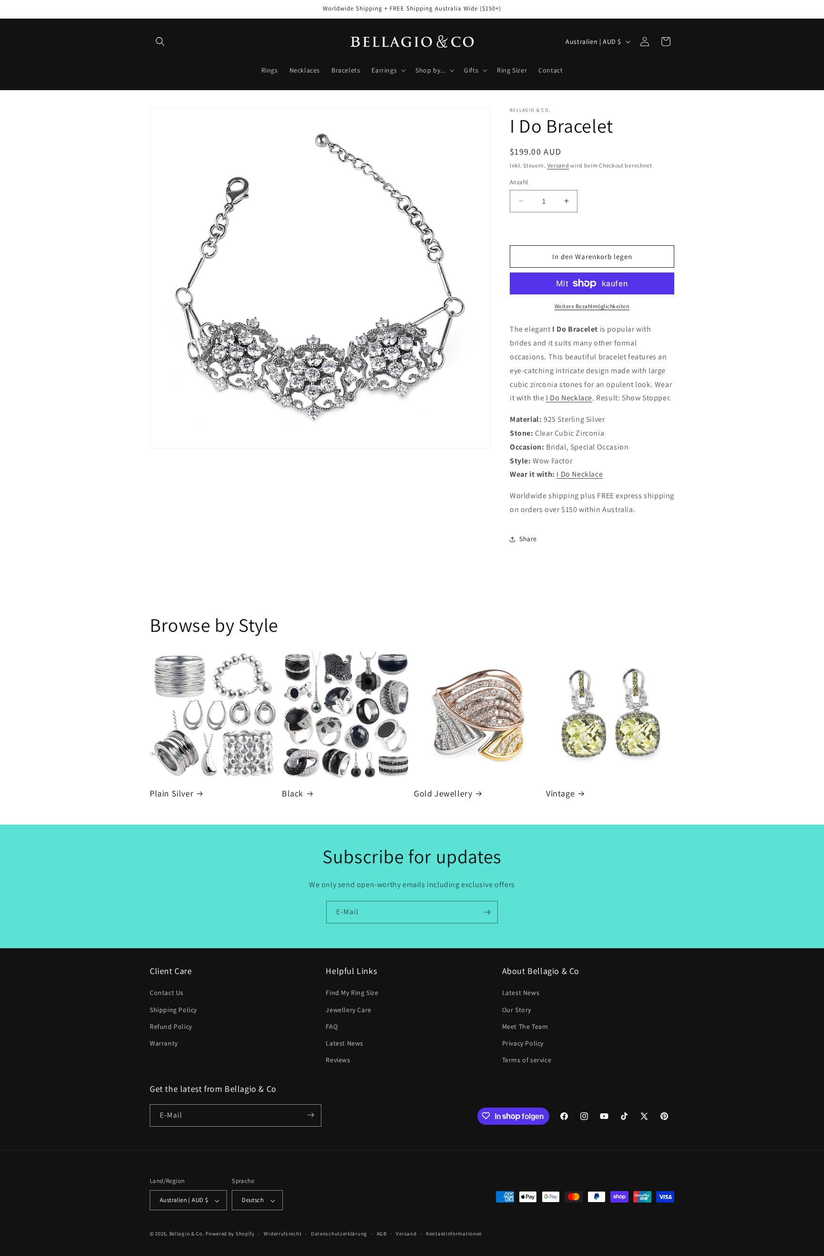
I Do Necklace (569, 398)
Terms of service (527, 1060)
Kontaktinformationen (454, 1233)
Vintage (560, 793)
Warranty (164, 1043)
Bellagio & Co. (187, 1234)
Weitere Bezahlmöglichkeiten (592, 306)
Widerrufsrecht (282, 1233)
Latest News (344, 1043)
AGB (382, 1233)
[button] (160, 41)
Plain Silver (171, 793)
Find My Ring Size (352, 993)
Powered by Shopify (230, 1234)
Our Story (516, 1009)
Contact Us (167, 993)
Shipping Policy (173, 1009)
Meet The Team (525, 1026)
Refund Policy (171, 1026)
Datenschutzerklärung (339, 1233)
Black (292, 793)
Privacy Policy (523, 1043)
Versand (558, 165)
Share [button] (528, 538)
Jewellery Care (348, 1009)
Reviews (338, 1060)
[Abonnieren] (486, 912)
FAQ (332, 1026)
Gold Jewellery (443, 793)
